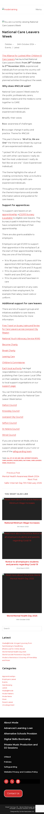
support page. (9, 386)
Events (8, 47)
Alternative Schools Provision (20, 733)
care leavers (7, 460)
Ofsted (7, 757)
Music (4, 699)
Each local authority (12, 368)
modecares (18, 460)
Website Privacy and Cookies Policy (21, 772)
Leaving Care (8, 356)
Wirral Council (9, 435)
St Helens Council (11, 429)
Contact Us (13, 793)
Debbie (8, 44)
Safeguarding (10, 767)
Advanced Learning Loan (18, 728)
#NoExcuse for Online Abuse (13, 649)
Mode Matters (7, 694)
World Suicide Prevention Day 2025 (16, 655)
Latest (16, 47)
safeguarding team (22, 451)
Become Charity (10, 344)
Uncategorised (8, 705)
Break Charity (8, 350)
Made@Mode (7, 691)
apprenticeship (9, 214)
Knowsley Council (11, 411)
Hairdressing (7, 685)
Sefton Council (9, 423)
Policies (7, 762)
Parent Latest (7, 702)
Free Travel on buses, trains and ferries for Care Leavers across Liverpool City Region (21, 329)
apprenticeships (31, 458)
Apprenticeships (8, 676)
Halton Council (9, 405)
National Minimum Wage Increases (22, 523)
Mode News (7, 696)
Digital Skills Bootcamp (17, 739)
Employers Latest (9, 679)
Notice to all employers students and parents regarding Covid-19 (22, 563)
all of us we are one (15, 458)
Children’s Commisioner (13, 362)
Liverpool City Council (12, 417)
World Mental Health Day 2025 (22, 616)
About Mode (11, 722)
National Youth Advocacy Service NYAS (21, 338)
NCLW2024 (11, 463)
